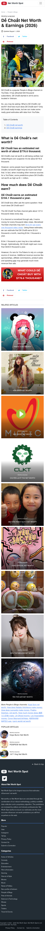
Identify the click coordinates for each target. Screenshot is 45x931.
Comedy (4, 860)
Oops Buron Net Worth (19, 735)
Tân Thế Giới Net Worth (22, 697)
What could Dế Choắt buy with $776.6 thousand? (29, 274)
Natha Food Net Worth (22, 609)
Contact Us (5, 842)
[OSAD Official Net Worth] (22, 548)
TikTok (3, 836)
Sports (3, 905)
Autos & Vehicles (7, 857)
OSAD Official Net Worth (22, 565)
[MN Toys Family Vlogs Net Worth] (22, 504)
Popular (4, 826)
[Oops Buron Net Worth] (4, 734)
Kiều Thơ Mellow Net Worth (22, 653)
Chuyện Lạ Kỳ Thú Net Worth (22, 478)
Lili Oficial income (22, 715)
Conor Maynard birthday (18, 718)
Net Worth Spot (15, 3)
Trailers (3, 908)
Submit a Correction (8, 845)
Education (5, 863)
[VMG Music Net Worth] (22, 417)
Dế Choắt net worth (14, 125)
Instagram (5, 832)
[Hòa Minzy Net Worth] (22, 373)
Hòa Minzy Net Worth (22, 390)
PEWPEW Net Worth (18, 744)
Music (3, 882)
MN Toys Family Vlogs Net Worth (22, 522)
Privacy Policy (6, 839)
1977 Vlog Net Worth (18, 754)
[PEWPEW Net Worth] (4, 743)
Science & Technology (9, 899)
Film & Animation (7, 869)
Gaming (4, 873)
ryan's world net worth (21, 721)
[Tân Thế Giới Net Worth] (22, 679)
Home (3, 12)
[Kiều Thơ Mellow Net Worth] (22, 636)
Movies (3, 879)
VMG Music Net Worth (22, 434)
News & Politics (6, 886)
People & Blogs (13, 12)
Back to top (39, 764)
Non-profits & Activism (9, 889)
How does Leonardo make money (15, 710)
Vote (2, 829)
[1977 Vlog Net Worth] (4, 753)
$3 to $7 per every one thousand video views (21, 226)
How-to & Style (6, 876)
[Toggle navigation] (41, 3)
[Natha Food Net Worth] (22, 592)
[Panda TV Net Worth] (22, 329)
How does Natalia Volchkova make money (24, 707)
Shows (3, 902)
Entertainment (6, 866)
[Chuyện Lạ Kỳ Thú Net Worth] (22, 461)
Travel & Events (7, 911)
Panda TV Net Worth (22, 347)
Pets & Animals (6, 895)
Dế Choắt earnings (14, 127)
